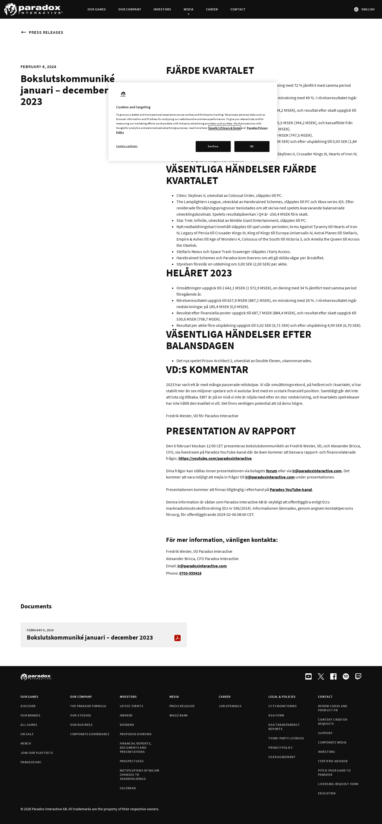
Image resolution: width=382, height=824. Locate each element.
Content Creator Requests (332, 721)
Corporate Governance (89, 734)
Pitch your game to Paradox (334, 772)
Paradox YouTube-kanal (291, 489)
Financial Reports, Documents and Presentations (136, 747)
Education (327, 793)
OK (252, 146)
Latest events (131, 706)
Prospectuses (132, 761)
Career (224, 697)
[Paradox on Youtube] (308, 677)
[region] (192, 121)
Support (325, 733)
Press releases (46, 32)
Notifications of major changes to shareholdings (140, 774)
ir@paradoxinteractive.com (270, 477)
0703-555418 (190, 573)
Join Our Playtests (37, 753)
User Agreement (282, 757)
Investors (128, 697)
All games (29, 725)
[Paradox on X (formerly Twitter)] (321, 677)
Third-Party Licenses (286, 738)
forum (271, 470)
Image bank (178, 715)
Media (174, 697)
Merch (26, 743)
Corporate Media (332, 742)
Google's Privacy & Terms (224, 128)
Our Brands (31, 715)
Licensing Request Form (338, 784)
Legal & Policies (281, 697)
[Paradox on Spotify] (346, 677)
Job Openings (230, 706)
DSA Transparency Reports (283, 727)
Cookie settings (127, 146)
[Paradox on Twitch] (358, 677)
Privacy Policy (280, 747)
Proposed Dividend (136, 734)
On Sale (27, 734)
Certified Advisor (333, 761)
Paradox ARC (31, 762)
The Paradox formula (88, 706)
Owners (126, 715)
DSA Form (276, 715)
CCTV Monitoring (282, 706)
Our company (81, 697)
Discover (28, 706)
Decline (213, 146)
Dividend (127, 725)
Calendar (128, 788)
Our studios (80, 715)
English (368, 9)
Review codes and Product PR (332, 708)
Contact (325, 697)
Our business (81, 725)
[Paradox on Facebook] (333, 677)
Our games (29, 697)
